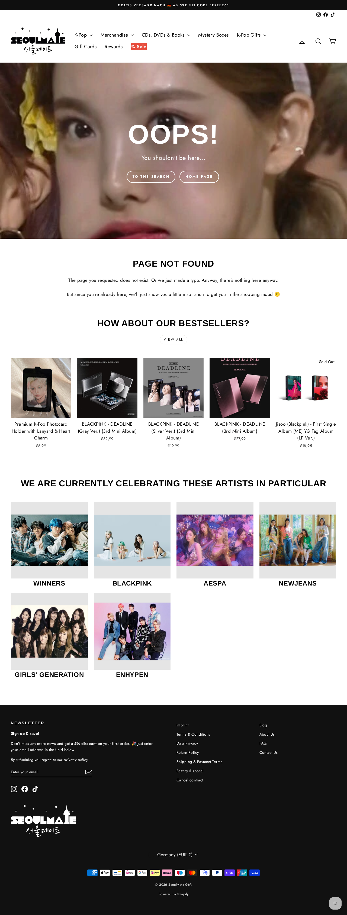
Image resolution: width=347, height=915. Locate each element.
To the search (151, 176)
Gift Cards (86, 46)
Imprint (182, 725)
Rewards (114, 46)
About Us (267, 734)
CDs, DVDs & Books (164, 34)
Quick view (40, 412)
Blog (263, 725)
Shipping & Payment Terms (199, 761)
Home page (199, 176)
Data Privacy (187, 743)
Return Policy (187, 752)
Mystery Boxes (213, 34)
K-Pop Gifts (249, 34)
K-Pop (81, 34)
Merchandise (115, 34)
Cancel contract (189, 780)
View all (173, 339)
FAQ (263, 743)
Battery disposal (190, 771)
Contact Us (268, 752)
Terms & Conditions (193, 734)
